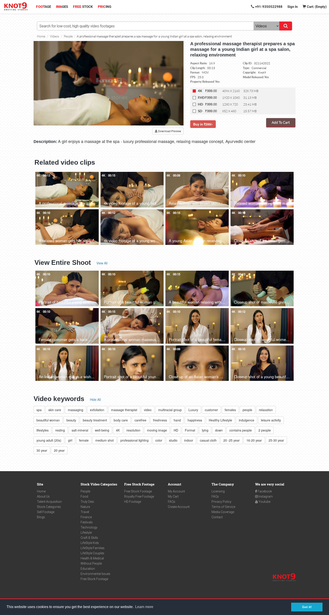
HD (200, 104)
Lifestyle (86, 532)
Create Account (179, 507)
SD (200, 111)
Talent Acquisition (49, 501)
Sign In (292, 7)
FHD (201, 97)
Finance (86, 517)
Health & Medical (92, 558)
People (85, 491)
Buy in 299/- (203, 124)
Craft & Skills (89, 537)
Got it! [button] (307, 607)
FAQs (171, 501)
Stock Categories (49, 507)
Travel (85, 512)
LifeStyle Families (93, 548)
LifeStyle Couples (92, 553)
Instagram (265, 496)
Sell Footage (45, 512)
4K (200, 90)
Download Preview (169, 131)
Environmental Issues (95, 574)
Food (84, 496)
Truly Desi (87, 501)
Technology (89, 527)
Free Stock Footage (94, 579)
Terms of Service (223, 507)
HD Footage (132, 501)
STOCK (83, 7)
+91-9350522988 (268, 7)
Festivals (87, 522)
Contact (217, 517)
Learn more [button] (144, 607)
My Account (176, 491)
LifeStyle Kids (90, 543)
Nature (85, 507)
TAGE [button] (43, 7)
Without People (91, 563)
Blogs (41, 517)
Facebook (264, 491)
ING (104, 7)
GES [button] (62, 7)
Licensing (218, 491)
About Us (43, 496)
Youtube (264, 501)
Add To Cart (281, 122)
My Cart (173, 496)
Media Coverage (223, 512)
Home (41, 491)
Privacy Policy (221, 501)
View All (101, 263)
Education (88, 568)
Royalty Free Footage (139, 496)
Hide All (95, 399)
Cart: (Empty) (316, 7)
